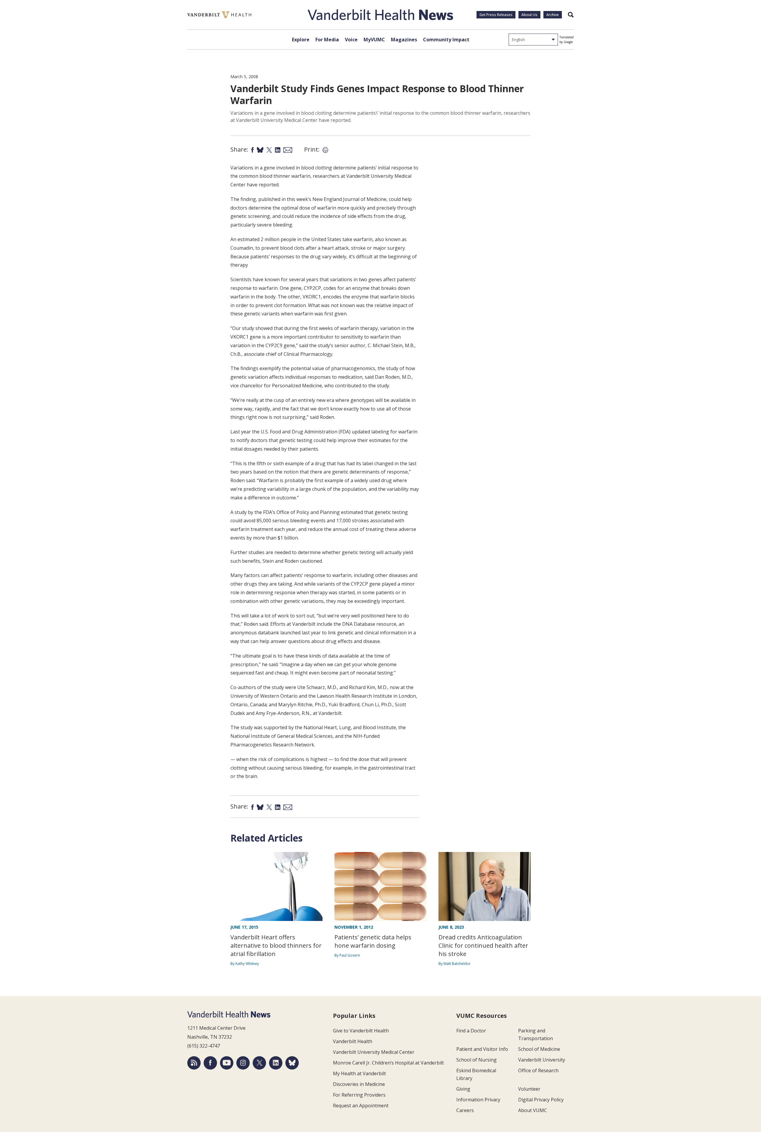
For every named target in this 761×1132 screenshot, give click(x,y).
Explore (300, 39)
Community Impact (446, 39)
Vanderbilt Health (352, 1041)
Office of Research (538, 1070)
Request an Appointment (361, 1105)
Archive (552, 14)
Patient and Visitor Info (482, 1049)
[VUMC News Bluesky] (292, 1063)
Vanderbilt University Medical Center (373, 1052)
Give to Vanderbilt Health (361, 1030)
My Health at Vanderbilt (359, 1073)
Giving (463, 1089)
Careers (465, 1110)
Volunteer (529, 1089)
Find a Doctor (471, 1030)
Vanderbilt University (541, 1059)
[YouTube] (226, 1063)
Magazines (404, 39)
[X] (259, 1063)
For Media (327, 39)
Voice (351, 39)
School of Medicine (539, 1049)
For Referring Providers (359, 1095)
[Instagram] (243, 1063)
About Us (529, 14)
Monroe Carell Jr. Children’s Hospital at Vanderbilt (388, 1062)
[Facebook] (210, 1063)
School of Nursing (476, 1059)
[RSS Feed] (194, 1063)
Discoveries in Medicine (359, 1084)
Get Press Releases (495, 14)
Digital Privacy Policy (541, 1099)
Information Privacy (478, 1099)
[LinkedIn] (275, 1063)
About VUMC (532, 1110)
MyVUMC (374, 39)
